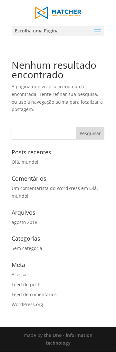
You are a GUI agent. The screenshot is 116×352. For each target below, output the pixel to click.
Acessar (20, 274)
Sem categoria (27, 248)
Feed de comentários (34, 294)
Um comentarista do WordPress (46, 188)
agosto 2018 (24, 222)
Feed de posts (27, 284)
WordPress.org (27, 304)
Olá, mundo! (25, 162)
